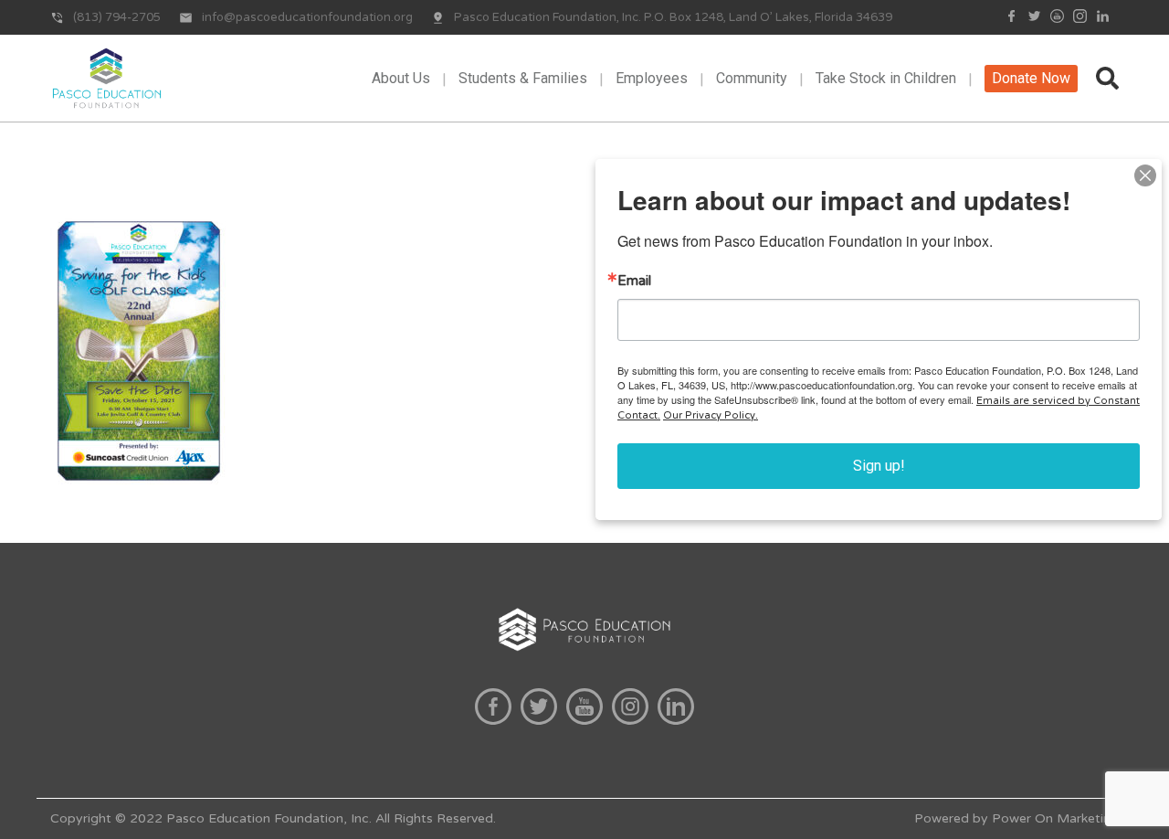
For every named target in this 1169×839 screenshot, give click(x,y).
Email (634, 281)
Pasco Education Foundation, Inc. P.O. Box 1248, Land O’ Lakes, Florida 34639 (673, 17)
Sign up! (879, 465)
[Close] (1145, 175)
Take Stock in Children (886, 78)
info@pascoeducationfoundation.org (307, 17)
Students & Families (522, 78)
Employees (652, 78)
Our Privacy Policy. (710, 415)
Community (751, 78)
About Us (401, 78)
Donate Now (1031, 78)
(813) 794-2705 (117, 17)
